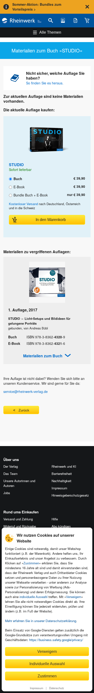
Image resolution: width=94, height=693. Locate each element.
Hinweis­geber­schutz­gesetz (70, 495)
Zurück (24, 410)
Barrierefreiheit (62, 473)
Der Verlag (10, 466)
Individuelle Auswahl (47, 664)
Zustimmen (31, 563)
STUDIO (16, 164)
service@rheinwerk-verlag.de (25, 391)
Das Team (10, 473)
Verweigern (73, 597)
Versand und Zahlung (18, 519)
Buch (17, 178)
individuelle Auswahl (33, 597)
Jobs (6, 493)
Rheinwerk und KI (64, 466)
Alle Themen (50, 32)
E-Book (19, 186)
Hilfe (55, 519)
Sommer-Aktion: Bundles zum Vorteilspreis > (36, 7)
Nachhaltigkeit (61, 481)
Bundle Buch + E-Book (30, 194)
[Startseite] (21, 20)
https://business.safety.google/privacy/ (56, 639)
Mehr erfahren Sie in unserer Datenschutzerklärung (40, 620)
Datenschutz (56, 688)
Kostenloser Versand (23, 204)
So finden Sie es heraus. (44, 83)
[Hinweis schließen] (87, 6)
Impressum (36, 688)
